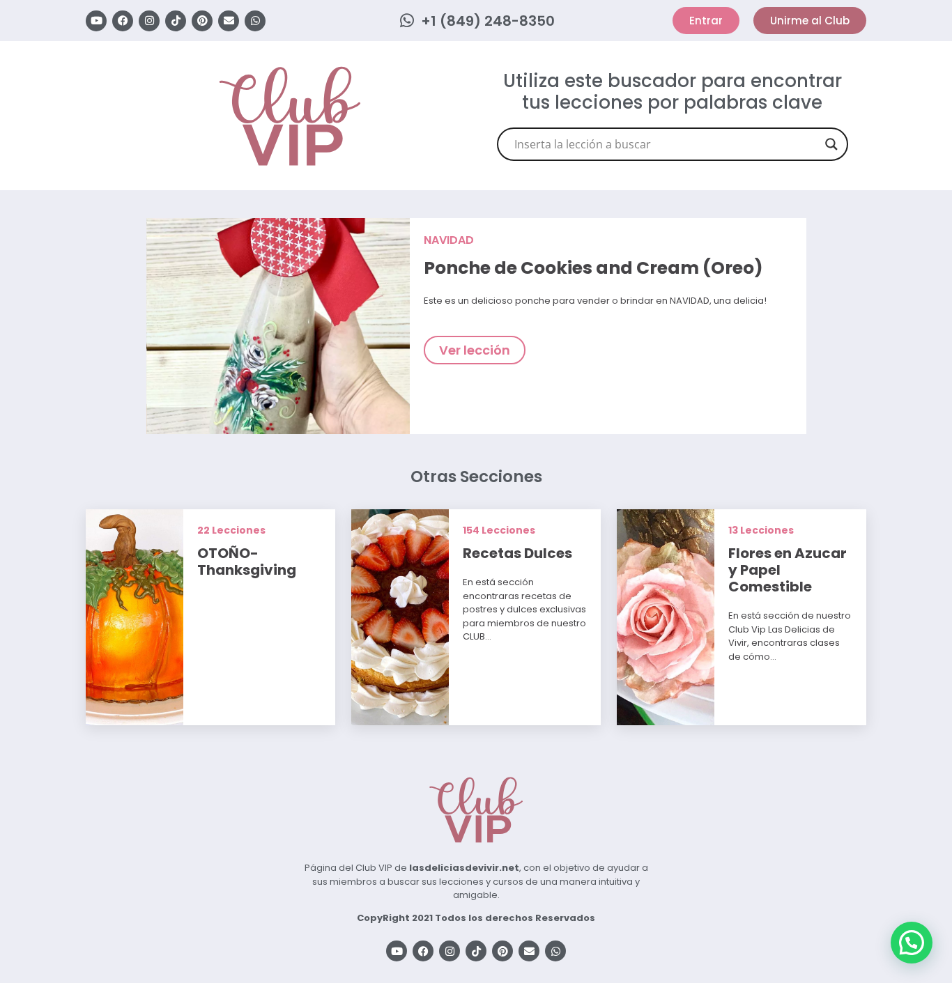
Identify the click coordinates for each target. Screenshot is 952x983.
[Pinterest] (202, 20)
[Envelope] (228, 20)
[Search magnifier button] (831, 144)
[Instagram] (149, 20)
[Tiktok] (175, 20)
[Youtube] (96, 20)
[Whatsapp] (255, 20)
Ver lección (474, 350)
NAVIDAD (449, 240)
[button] (911, 942)
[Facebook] (122, 20)
